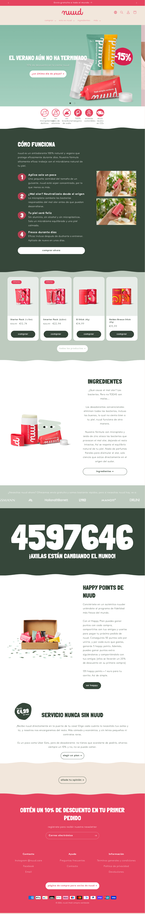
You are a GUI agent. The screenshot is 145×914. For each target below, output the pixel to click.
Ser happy (92, 685)
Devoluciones (116, 872)
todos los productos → (72, 348)
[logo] (19, 500)
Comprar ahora (51, 250)
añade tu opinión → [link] (72, 780)
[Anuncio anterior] (8, 3)
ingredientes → (105, 471)
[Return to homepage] (72, 12)
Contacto (72, 866)
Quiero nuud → (72, 85)
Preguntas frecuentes (72, 860)
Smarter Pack (54, 320)
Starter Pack (21, 320)
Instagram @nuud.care (28, 860)
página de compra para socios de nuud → (72, 886)
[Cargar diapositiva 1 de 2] (70, 103)
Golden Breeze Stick (120, 321)
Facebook (28, 866)
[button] (50, 21)
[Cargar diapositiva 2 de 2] (74, 103)
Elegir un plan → (72, 755)
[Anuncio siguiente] (136, 3)
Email (28, 872)
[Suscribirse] (96, 835)
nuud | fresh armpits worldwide (76, 903)
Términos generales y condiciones (116, 860)
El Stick (83, 320)
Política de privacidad (116, 866)
